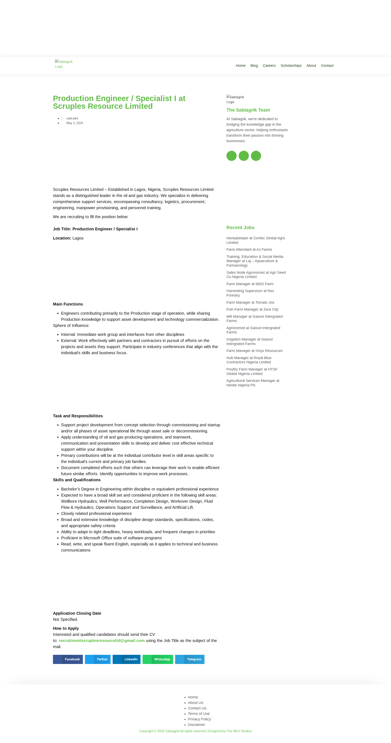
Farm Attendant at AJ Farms (249, 249)
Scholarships (291, 66)
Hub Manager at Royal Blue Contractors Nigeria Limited (248, 360)
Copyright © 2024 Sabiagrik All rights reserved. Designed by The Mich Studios (195, 731)
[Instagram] (244, 156)
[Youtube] (256, 156)
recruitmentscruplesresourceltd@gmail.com (102, 640)
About (311, 66)
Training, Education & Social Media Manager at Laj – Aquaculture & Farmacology (254, 261)
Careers (269, 66)
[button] (68, 659)
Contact (327, 66)
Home (241, 66)
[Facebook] (231, 156)
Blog (254, 66)
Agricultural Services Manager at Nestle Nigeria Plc (252, 383)
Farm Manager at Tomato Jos (250, 302)
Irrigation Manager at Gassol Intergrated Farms (249, 341)
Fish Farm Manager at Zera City (252, 309)
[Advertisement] (195, 28)
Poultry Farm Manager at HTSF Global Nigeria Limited (252, 371)
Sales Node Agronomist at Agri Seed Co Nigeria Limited (256, 274)
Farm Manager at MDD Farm (249, 284)
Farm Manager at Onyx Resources (254, 351)
